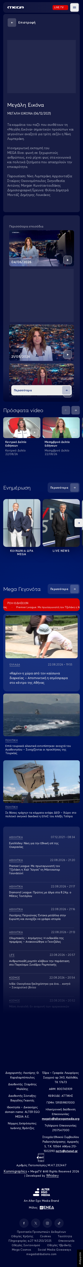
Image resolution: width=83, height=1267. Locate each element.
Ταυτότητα (65, 1236)
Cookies (45, 1236)
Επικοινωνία (66, 1240)
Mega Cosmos (21, 1249)
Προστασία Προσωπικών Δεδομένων (41, 1231)
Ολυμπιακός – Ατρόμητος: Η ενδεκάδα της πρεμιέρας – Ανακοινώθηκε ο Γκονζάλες (36, 939)
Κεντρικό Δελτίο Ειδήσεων (15, 443)
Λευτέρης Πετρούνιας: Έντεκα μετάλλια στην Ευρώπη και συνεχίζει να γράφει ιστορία (37, 917)
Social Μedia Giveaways (54, 1249)
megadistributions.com (41, 1254)
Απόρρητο (80, 1258)
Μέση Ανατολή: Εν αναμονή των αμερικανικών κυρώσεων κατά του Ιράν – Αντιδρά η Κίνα (39, 1008)
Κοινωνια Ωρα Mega (22, 552)
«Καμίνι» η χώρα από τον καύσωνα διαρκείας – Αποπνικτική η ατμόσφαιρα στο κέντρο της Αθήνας (39, 678)
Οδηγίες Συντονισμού (26, 1245)
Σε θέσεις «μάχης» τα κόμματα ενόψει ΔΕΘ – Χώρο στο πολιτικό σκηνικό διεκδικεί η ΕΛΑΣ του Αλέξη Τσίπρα (40, 814)
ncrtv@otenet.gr (67, 1151)
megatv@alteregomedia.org (60, 1118)
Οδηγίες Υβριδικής (59, 1245)
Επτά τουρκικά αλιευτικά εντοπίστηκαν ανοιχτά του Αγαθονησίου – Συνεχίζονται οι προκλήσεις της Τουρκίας (38, 749)
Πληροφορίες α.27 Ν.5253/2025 (30, 1240)
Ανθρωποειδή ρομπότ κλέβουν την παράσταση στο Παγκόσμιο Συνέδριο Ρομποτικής (39, 962)
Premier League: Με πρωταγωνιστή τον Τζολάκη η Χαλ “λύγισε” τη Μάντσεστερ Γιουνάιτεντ (34, 869)
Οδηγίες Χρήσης (22, 1236)
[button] (74, 7)
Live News (61, 550)
